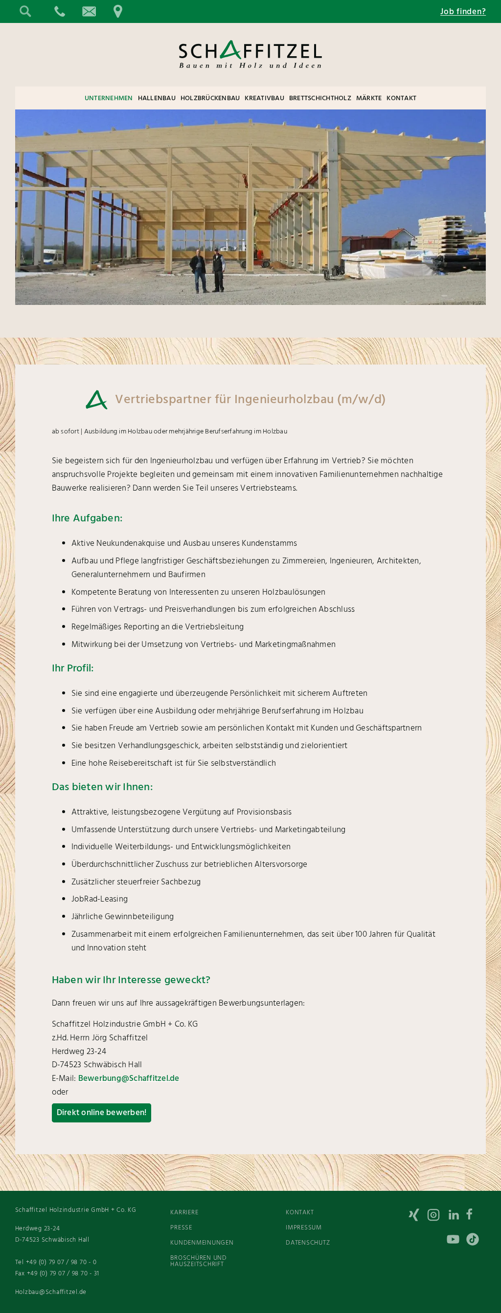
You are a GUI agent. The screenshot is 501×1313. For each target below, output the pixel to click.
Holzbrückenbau (210, 98)
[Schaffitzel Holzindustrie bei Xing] (417, 1217)
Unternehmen (109, 98)
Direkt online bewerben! (102, 1112)
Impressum (304, 1228)
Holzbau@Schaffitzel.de (51, 1292)
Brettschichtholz (320, 98)
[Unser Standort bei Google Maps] (118, 11)
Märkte (369, 98)
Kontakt (401, 98)
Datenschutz (308, 1243)
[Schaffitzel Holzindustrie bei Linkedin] (456, 1217)
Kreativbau (264, 98)
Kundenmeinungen (201, 1243)
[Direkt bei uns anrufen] (59, 11)
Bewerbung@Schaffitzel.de (129, 1078)
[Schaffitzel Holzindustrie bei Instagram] (437, 1217)
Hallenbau (157, 98)
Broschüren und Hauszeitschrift (198, 1261)
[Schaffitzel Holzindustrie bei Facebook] (476, 1217)
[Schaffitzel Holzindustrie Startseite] (250, 76)
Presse (181, 1228)
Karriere (184, 1212)
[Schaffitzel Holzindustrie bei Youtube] (456, 1241)
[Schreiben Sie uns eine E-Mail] (88, 11)
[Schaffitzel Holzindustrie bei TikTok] (476, 1241)
